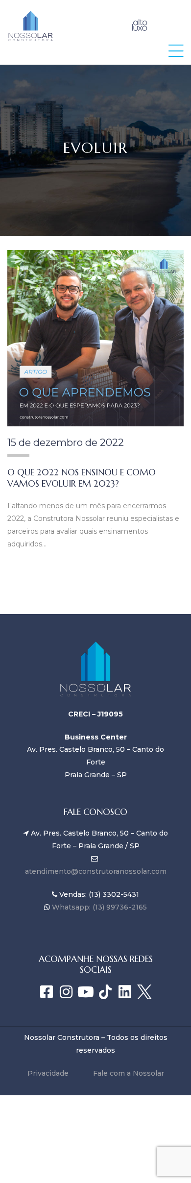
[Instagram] (66, 992)
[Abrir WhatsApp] (166, 1158)
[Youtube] (85, 992)
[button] (176, 51)
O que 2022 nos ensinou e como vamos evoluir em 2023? (81, 478)
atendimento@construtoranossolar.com (96, 871)
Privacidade (48, 1073)
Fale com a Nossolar (128, 1073)
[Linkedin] (125, 992)
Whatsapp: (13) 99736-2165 (98, 907)
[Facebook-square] (46, 992)
